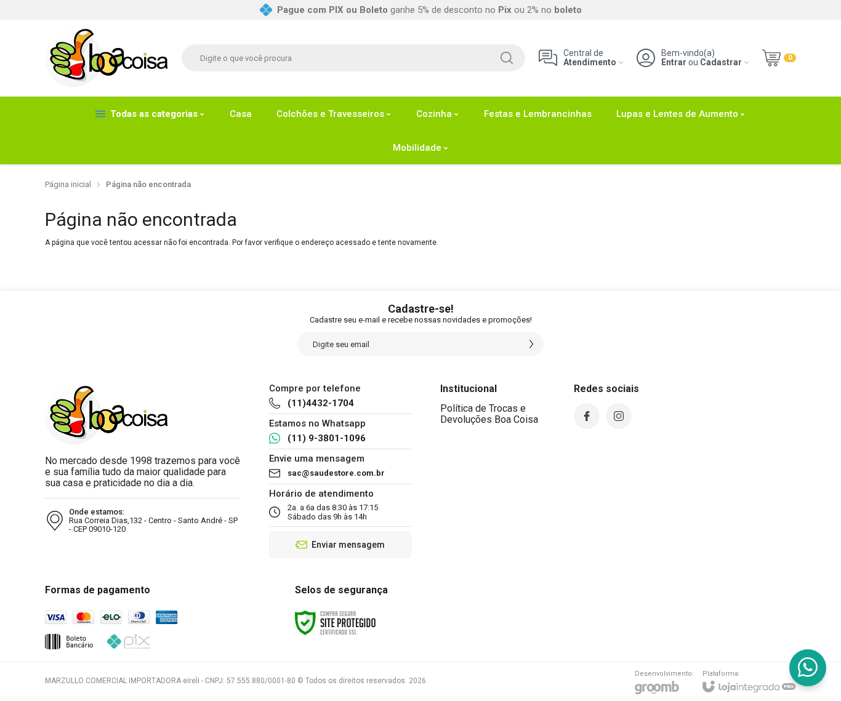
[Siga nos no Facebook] (587, 416)
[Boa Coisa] (106, 58)
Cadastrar (721, 62)
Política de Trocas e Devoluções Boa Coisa (489, 414)
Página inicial (68, 184)
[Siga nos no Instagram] (619, 416)
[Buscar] (506, 57)
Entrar (673, 62)
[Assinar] (531, 344)
